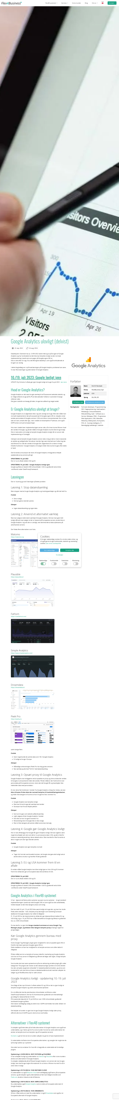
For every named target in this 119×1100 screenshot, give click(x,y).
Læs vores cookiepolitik (53, 543)
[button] (59, 555)
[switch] (43, 563)
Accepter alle (70, 550)
